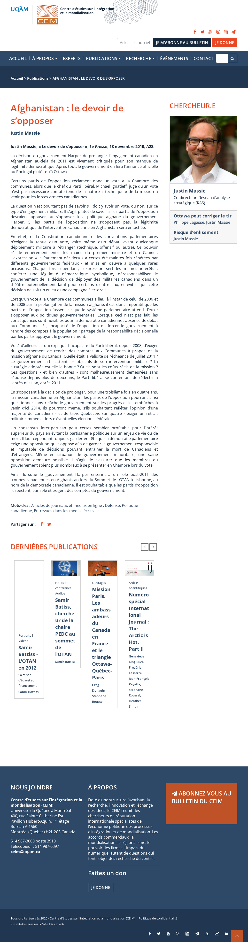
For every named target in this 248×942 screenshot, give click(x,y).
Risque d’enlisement (196, 232)
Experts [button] (72, 58)
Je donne (100, 887)
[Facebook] (194, 32)
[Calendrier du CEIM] (225, 32)
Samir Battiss (28, 692)
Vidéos (23, 641)
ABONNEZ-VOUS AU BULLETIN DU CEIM (201, 797)
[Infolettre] (233, 32)
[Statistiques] (217, 933)
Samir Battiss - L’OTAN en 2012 (28, 657)
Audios (60, 593)
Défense (112, 505)
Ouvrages (99, 582)
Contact (203, 58)
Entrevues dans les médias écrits (64, 510)
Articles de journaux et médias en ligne (67, 505)
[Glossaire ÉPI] (207, 933)
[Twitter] (202, 32)
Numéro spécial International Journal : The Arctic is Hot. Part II (139, 621)
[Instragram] (177, 933)
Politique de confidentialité (158, 918)
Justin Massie (25, 133)
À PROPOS (102, 787)
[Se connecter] (226, 933)
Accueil (18, 58)
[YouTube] (210, 32)
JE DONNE (224, 42)
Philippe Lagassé (189, 222)
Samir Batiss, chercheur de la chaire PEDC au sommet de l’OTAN (65, 627)
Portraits (24, 635)
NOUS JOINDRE (32, 787)
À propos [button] (43, 58)
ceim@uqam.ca (25, 851)
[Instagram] (218, 32)
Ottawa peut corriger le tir (203, 216)
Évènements (174, 58)
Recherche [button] (138, 58)
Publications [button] (101, 58)
